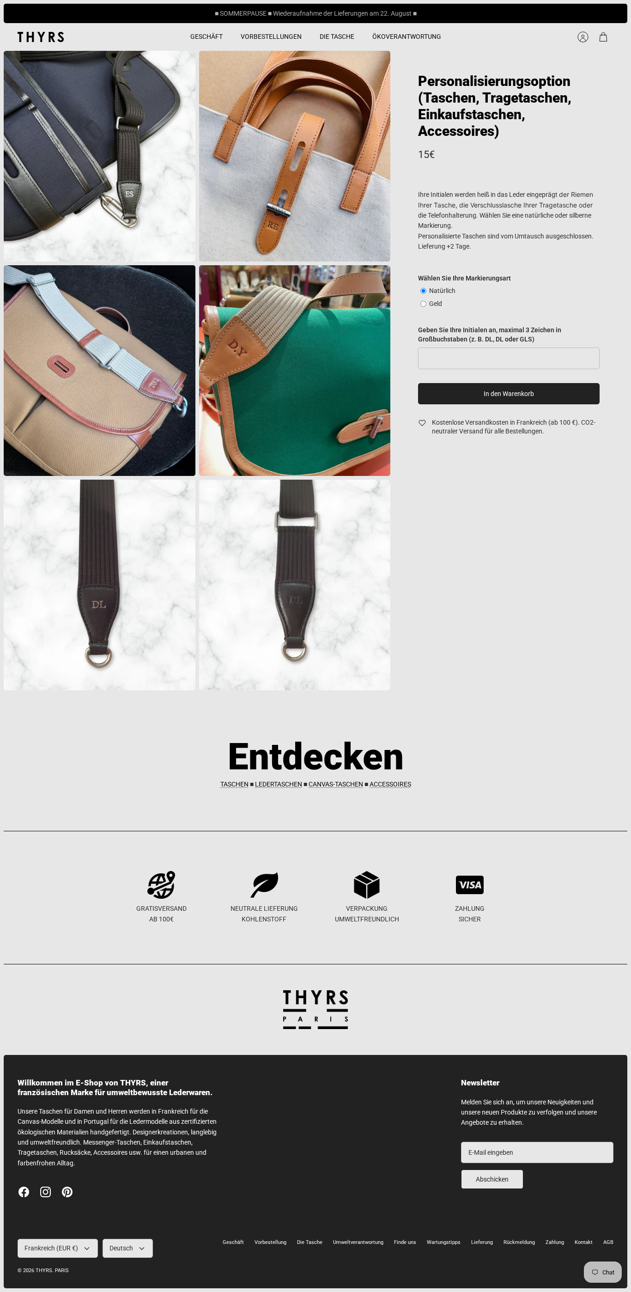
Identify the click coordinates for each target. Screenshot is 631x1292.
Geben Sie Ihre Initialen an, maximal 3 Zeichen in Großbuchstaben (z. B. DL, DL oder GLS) (489, 334)
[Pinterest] (67, 1192)
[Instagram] (45, 1192)
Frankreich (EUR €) (51, 1248)
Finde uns (405, 1242)
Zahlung (555, 1242)
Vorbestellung (270, 1242)
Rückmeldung (519, 1242)
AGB (608, 1242)
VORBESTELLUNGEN (271, 36)
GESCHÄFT (206, 36)
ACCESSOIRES (390, 784)
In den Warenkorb (509, 393)
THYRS (44, 1271)
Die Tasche (309, 1242)
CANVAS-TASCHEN (336, 784)
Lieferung (482, 1242)
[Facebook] (24, 1192)
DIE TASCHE (337, 36)
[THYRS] (41, 37)
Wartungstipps (444, 1242)
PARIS (62, 1271)
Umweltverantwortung (358, 1242)
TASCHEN (234, 784)
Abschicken (492, 1179)
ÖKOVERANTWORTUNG (406, 36)
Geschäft (233, 1242)
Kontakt (584, 1242)
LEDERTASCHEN (278, 784)
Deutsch (121, 1248)
